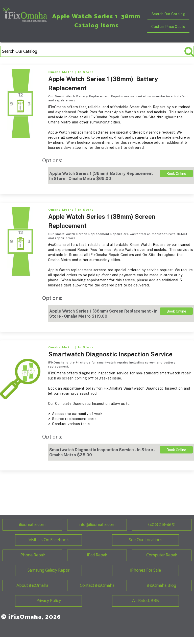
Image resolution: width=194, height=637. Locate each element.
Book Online (176, 174)
